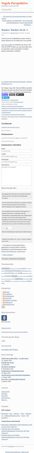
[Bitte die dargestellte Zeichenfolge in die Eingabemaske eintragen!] (7, 228)
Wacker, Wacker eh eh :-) (14, 29)
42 (2, 416)
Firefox (2, 273)
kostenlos (8, 276)
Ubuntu (7, 281)
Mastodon (4, 414)
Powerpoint (9, 279)
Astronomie (12, 268)
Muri (11, 88)
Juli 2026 (4, 394)
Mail (13, 95)
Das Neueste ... (6, 398)
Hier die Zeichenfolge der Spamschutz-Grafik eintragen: (17, 232)
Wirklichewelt (5, 100)
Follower (17, 414)
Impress (2, 276)
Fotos (12, 273)
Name (3, 149)
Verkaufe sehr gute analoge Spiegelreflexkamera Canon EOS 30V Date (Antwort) (15, 431)
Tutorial (3, 281)
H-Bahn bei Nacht (7, 363)
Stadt (24, 279)
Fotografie (7, 273)
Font (11, 414)
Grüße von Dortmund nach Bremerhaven (12, 106)
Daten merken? (8, 255)
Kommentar (5, 165)
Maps (19, 276)
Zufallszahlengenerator (12, 416)
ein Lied (19, 47)
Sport (21, 102)
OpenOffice (29, 276)
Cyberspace (29, 268)
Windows (29, 281)
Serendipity (11, 446)
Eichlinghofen (25, 271)
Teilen (21, 95)
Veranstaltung (16, 281)
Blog (19, 268)
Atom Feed (6, 322)
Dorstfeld (3, 271)
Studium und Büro (11, 300)
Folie (22, 414)
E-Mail (3, 154)
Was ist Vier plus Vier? (8, 188)
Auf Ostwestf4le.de (7, 45)
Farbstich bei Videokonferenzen (12, 371)
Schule (13, 279)
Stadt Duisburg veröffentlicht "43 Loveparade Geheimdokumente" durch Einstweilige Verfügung (17, 23)
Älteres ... (4, 400)
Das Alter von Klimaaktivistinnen (13, 379)
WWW (3, 283)
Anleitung (5, 268)
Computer (23, 268)
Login (3, 341)
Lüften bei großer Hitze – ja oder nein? (15, 358)
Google (15, 273)
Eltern (30, 271)
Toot (5, 95)
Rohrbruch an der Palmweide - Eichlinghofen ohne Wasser (17, 108)
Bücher (7, 292)
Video (20, 281)
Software (19, 278)
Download (17, 271)
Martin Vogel (14, 33)
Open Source (3, 279)
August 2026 (5, 392)
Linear (17, 138)
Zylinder (28, 414)
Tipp (30, 279)
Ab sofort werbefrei (8, 367)
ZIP (27, 416)
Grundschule (24, 273)
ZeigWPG (4, 418)
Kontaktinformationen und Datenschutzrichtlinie (14, 332)
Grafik (20, 273)
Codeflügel (8, 294)
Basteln (16, 268)
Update (12, 281)
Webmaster (24, 281)
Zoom (23, 416)
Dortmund (17, 102)
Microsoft (21, 276)
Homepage (5, 159)
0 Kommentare (14, 100)
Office (25, 276)
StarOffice (27, 279)
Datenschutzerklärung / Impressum (13, 251)
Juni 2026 (4, 396)
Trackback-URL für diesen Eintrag (10, 127)
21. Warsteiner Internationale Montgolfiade (13, 114)
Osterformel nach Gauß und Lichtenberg (15, 375)
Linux (14, 275)
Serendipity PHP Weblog (9, 350)
